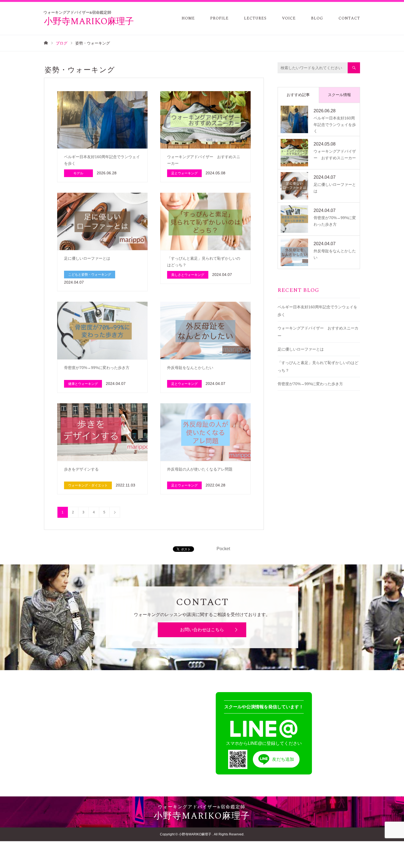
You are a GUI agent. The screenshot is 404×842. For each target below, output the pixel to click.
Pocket (223, 548)
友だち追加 (283, 759)
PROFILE (219, 18)
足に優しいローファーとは (301, 349)
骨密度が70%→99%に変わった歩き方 (310, 384)
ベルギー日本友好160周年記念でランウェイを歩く (317, 311)
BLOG (317, 18)
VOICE (289, 18)
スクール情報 (339, 95)
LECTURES (255, 18)
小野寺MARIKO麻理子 (89, 19)
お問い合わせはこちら (202, 629)
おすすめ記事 (298, 95)
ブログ (61, 43)
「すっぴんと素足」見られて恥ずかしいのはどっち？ (318, 366)
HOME (188, 18)
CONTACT (349, 18)
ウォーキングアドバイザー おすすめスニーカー (318, 332)
